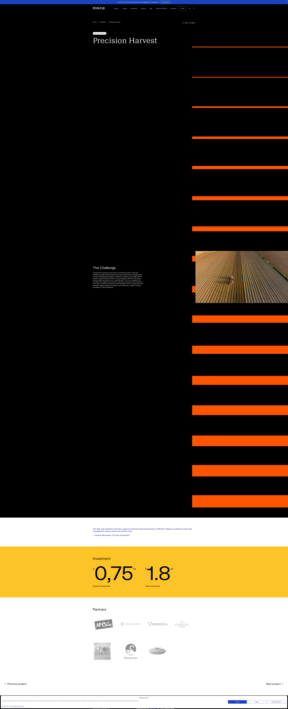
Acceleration (133, 8)
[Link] (101, 8)
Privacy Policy (5, 706)
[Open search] (193, 8)
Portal (182, 8)
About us (143, 8)
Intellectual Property (161, 8)
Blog (151, 8)
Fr (189, 8)
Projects (116, 8)
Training (124, 8)
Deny (256, 702)
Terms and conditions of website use (16, 706)
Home (95, 22)
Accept (237, 702)
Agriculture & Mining (99, 33)
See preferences (276, 702)
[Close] (286, 1)
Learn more (165, 2)
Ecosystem (174, 8)
